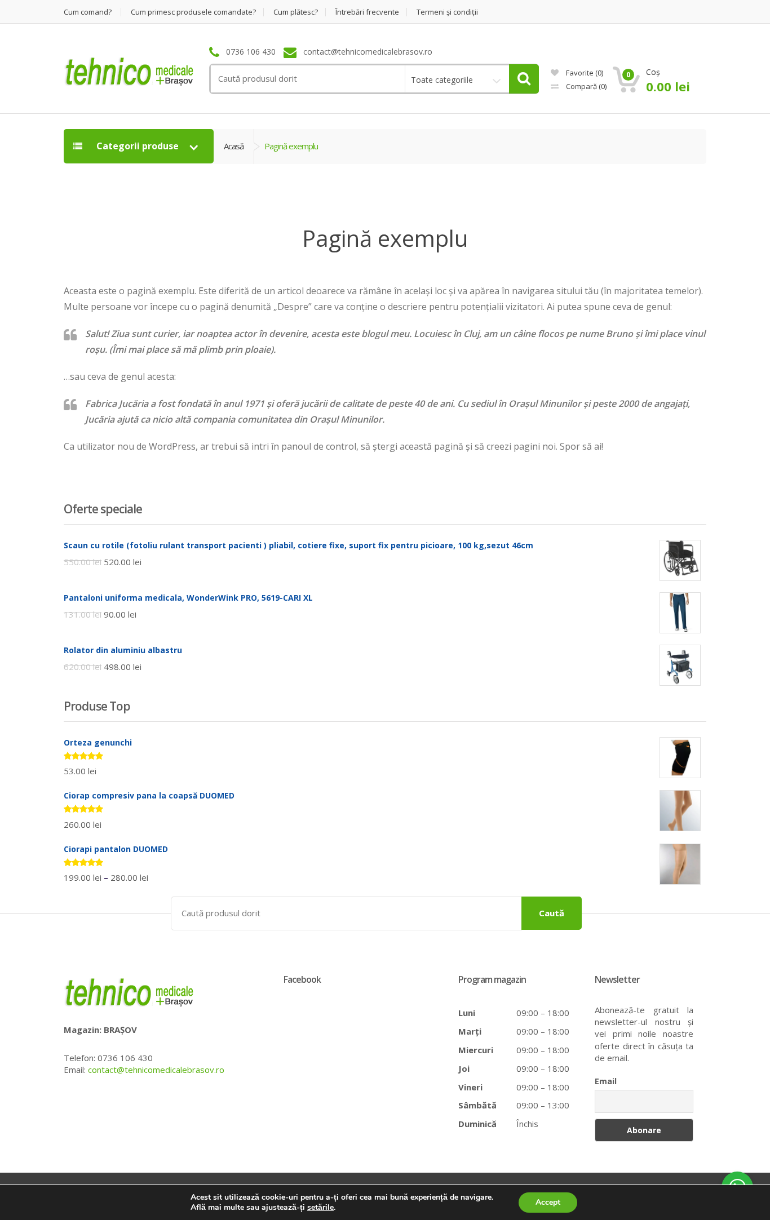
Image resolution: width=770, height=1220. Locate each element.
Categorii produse (137, 146)
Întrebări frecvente (367, 12)
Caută (551, 913)
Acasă (234, 146)
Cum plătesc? (295, 12)
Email (606, 1081)
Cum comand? (88, 12)
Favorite (583, 73)
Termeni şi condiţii (447, 12)
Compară (585, 86)
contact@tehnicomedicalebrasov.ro (156, 1069)
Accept (548, 1202)
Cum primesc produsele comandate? (193, 12)
